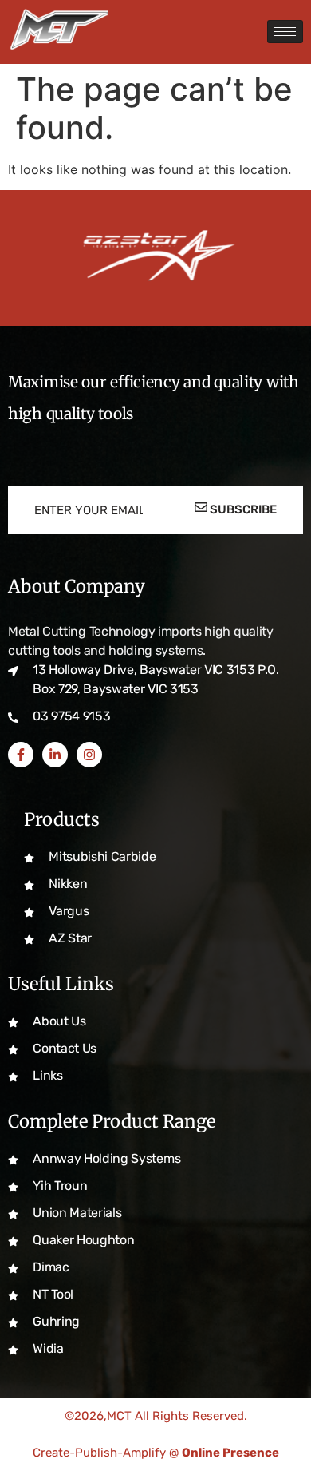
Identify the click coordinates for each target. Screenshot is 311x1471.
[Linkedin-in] (55, 754)
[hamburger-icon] (285, 31)
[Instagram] (89, 754)
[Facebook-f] (20, 754)
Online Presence (230, 1452)
